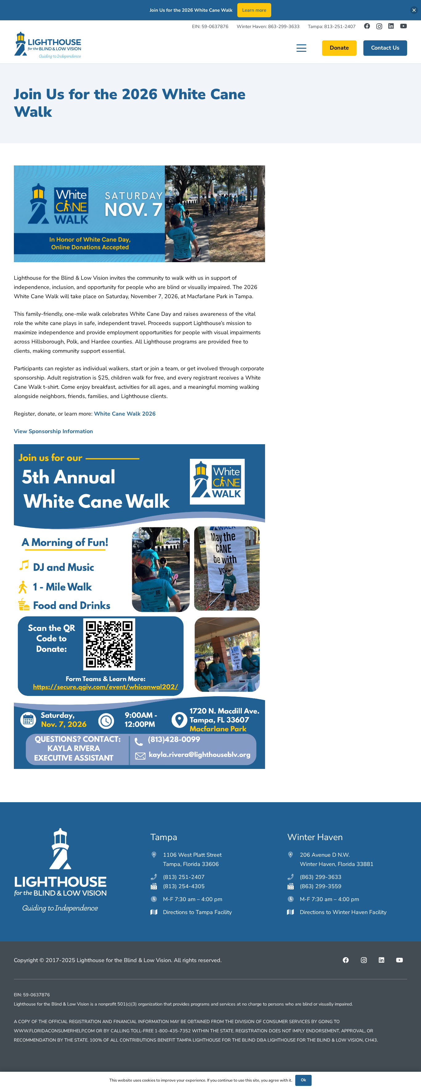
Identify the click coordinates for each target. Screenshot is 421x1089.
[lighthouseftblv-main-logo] (47, 45)
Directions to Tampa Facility (197, 912)
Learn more (254, 10)
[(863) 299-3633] (293, 877)
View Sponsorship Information (53, 431)
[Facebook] (367, 26)
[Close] (414, 10)
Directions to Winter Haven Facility (343, 912)
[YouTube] (403, 26)
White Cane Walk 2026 (125, 413)
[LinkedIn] (391, 26)
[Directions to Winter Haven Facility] (293, 912)
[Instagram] (379, 26)
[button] (301, 48)
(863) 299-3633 (320, 877)
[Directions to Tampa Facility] (156, 912)
